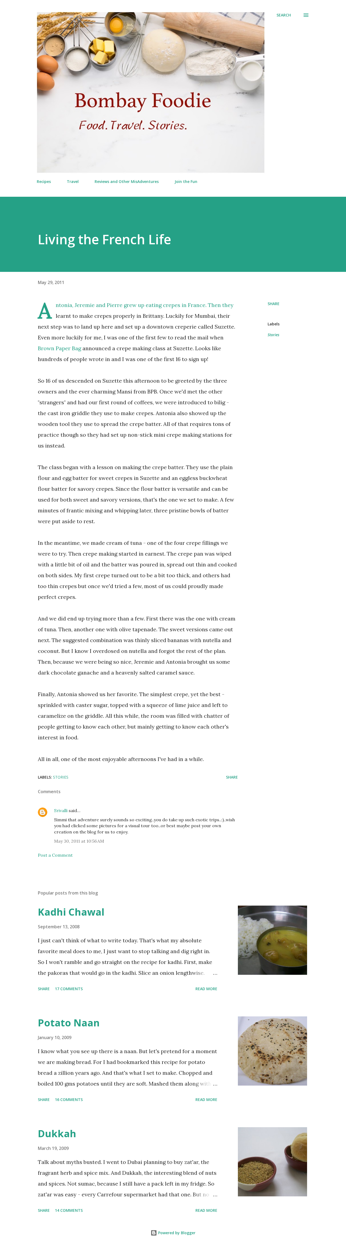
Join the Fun (186, 181)
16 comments (69, 1099)
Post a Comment (55, 855)
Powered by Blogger (176, 1232)
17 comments (69, 988)
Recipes (44, 181)
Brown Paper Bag (59, 348)
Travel (73, 181)
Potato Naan (69, 1022)
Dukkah (57, 1133)
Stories (273, 334)
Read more (206, 988)
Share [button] (274, 303)
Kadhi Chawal (71, 912)
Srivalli (61, 810)
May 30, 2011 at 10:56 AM (79, 841)
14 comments (69, 1210)
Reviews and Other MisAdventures (127, 181)
